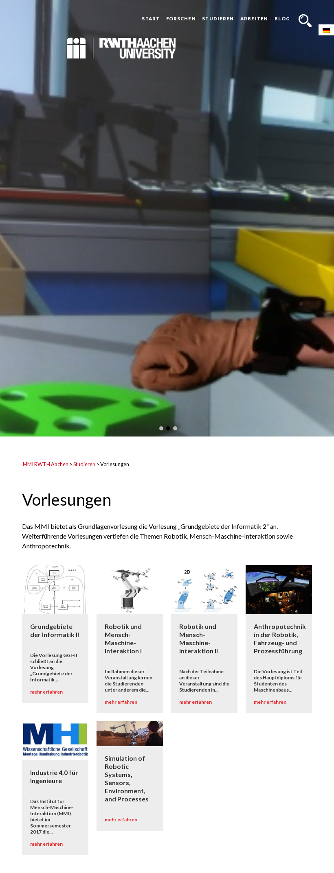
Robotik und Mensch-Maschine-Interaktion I (123, 639)
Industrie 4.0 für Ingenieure (54, 776)
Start (151, 18)
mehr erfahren (46, 692)
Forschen (181, 18)
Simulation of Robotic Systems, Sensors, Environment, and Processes (127, 778)
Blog (282, 18)
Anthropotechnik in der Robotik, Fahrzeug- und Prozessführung (280, 639)
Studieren (218, 18)
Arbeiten (254, 18)
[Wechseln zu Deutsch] (326, 29)
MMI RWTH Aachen (45, 464)
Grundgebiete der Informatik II (54, 631)
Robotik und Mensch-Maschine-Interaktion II (198, 639)
